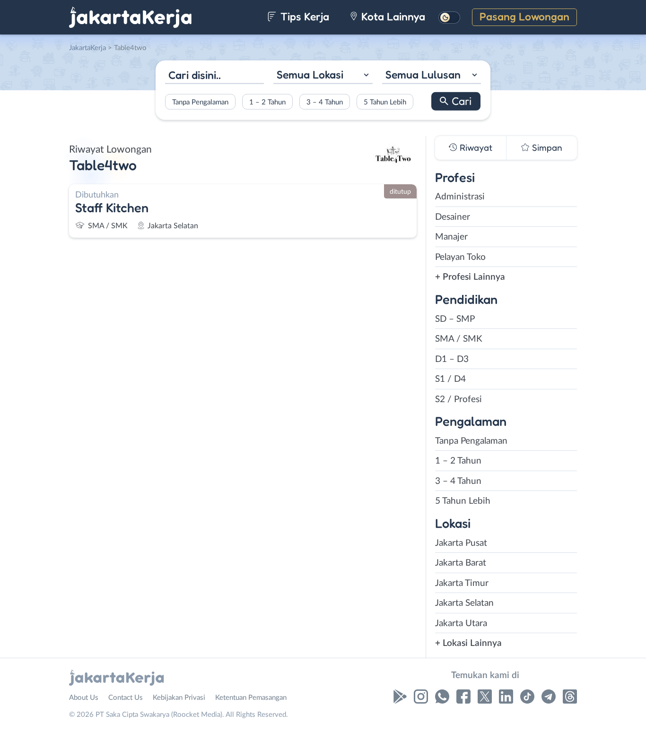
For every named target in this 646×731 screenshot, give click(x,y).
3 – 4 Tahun (324, 101)
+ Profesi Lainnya (470, 277)
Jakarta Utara (461, 623)
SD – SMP (455, 319)
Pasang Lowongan (524, 16)
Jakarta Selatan (464, 603)
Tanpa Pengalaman (200, 101)
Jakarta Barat (460, 563)
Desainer (452, 217)
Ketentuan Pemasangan (251, 697)
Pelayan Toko (460, 257)
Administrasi (460, 196)
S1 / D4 (450, 379)
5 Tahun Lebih (385, 101)
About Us (83, 697)
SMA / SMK (458, 339)
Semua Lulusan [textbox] (423, 74)
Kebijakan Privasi (179, 697)
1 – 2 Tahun (267, 101)
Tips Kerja (303, 16)
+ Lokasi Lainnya (468, 643)
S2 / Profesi (458, 399)
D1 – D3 (452, 359)
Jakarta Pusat (461, 543)
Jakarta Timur (462, 583)
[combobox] (322, 76)
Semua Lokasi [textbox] (310, 74)
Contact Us (125, 697)
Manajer (451, 236)
